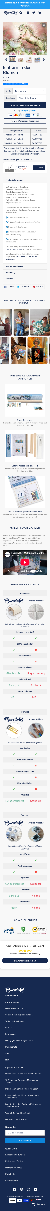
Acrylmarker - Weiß (23, 166)
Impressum (10, 1034)
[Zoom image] (25, 38)
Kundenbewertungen (15, 1155)
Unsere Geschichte (14, 1008)
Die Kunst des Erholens (16, 1119)
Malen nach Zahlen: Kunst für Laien (21, 1089)
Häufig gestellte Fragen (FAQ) (19, 1040)
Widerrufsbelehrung (14, 1021)
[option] (12, 59)
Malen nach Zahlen (14, 1161)
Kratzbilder (10, 1174)
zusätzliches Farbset (14, 249)
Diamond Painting (13, 1168)
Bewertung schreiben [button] (25, 960)
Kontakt (8, 1028)
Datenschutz (11, 1047)
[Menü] (45, 13)
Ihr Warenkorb (11, 1180)
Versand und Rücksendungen (19, 1015)
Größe (8, 91)
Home (8, 1060)
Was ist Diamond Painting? (17, 1113)
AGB (7, 1053)
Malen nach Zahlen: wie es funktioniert (23, 1073)
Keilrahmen (10, 98)
